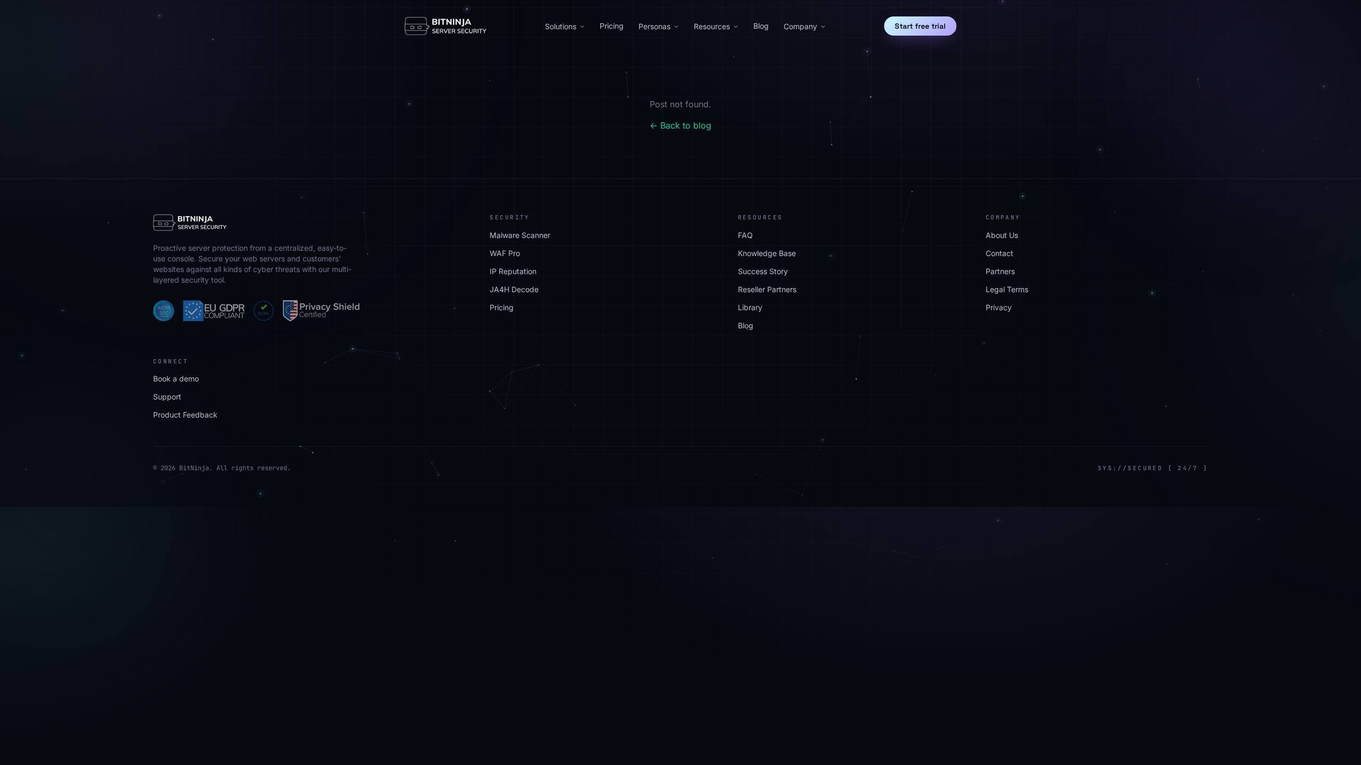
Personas (654, 26)
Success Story (763, 271)
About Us (1002, 235)
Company (800, 26)
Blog (761, 25)
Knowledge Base (767, 253)
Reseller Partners (767, 289)
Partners (1000, 271)
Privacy (999, 307)
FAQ (745, 235)
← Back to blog (680, 125)
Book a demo (176, 378)
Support (167, 396)
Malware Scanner (520, 235)
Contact (999, 253)
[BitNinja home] (445, 26)
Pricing (612, 25)
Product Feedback (185, 414)
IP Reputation (513, 271)
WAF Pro (505, 253)
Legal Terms (1007, 289)
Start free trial (920, 26)
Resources (712, 26)
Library (750, 307)
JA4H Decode (514, 289)
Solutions (560, 26)
